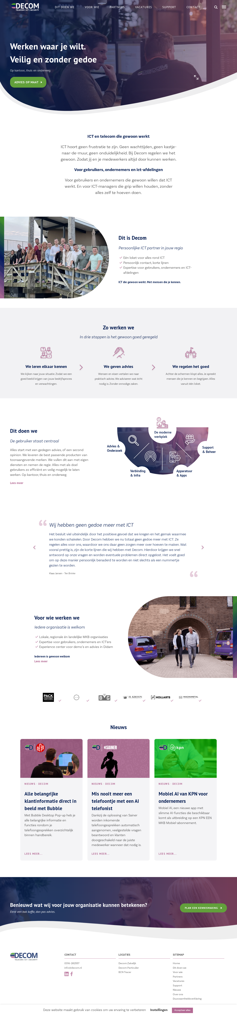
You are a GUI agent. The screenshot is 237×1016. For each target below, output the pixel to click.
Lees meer (16, 483)
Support (169, 7)
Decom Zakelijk (127, 963)
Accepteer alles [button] (182, 1010)
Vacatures (143, 7)
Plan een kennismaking (201, 907)
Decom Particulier (128, 968)
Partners (117, 7)
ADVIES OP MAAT (26, 82)
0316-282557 (71, 963)
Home (176, 963)
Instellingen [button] (159, 1010)
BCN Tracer (124, 972)
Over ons (178, 994)
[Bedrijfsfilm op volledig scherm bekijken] (196, 77)
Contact (193, 7)
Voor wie (92, 7)
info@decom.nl (73, 968)
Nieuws (177, 990)
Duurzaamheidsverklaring (187, 998)
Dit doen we (64, 7)
